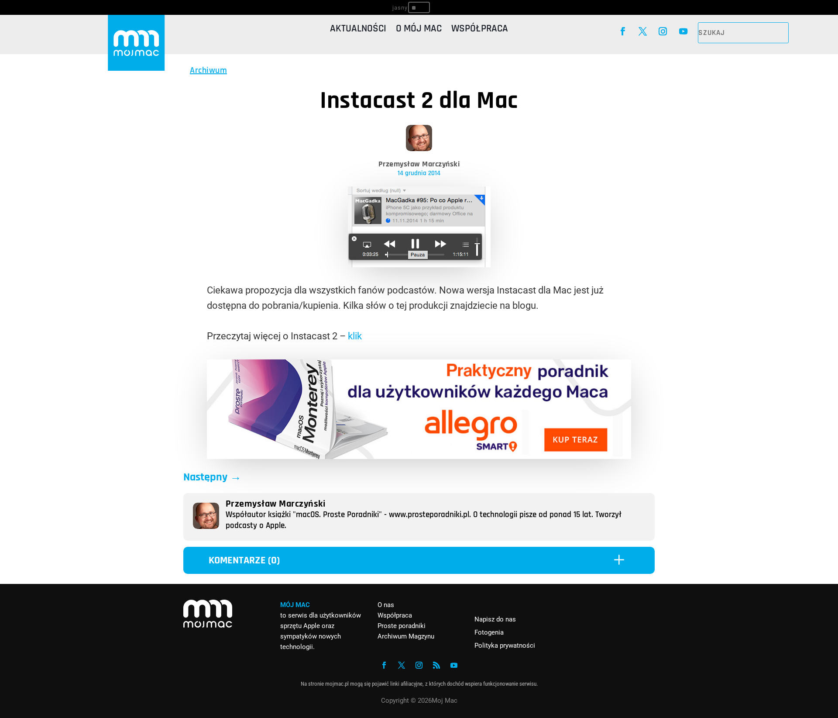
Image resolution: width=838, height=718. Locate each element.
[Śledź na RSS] (436, 665)
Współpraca (479, 30)
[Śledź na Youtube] (683, 31)
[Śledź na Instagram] (663, 31)
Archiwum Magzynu (406, 636)
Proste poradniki (402, 626)
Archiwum (208, 70)
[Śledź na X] (642, 31)
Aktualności (358, 30)
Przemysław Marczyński (419, 164)
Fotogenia (489, 632)
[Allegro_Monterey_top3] (419, 455)
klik (355, 336)
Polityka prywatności (504, 645)
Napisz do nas (495, 619)
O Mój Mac (419, 30)
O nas (386, 605)
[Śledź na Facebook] (622, 31)
